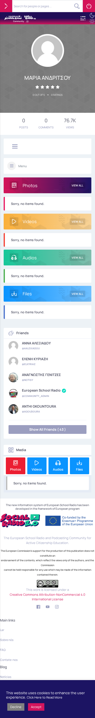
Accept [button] (36, 707)
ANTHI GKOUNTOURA (39, 406)
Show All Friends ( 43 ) (47, 429)
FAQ (3, 650)
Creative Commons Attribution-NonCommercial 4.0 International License (47, 597)
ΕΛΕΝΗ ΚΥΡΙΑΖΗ (35, 359)
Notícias (5, 677)
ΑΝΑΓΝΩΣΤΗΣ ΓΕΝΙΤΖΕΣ (41, 375)
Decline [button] (15, 707)
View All (77, 185)
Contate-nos (9, 660)
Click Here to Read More (44, 697)
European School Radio (41, 390)
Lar (2, 630)
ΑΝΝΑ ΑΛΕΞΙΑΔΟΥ (36, 343)
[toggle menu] (15, 146)
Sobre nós (6, 640)
